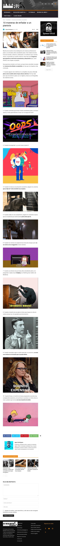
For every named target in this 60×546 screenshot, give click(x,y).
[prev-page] (4, 476)
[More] (40, 435)
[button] (55, 4)
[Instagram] (45, 3)
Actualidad (8, 19)
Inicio (4, 19)
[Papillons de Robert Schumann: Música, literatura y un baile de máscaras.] (42, 64)
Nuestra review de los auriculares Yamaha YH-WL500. (33, 469)
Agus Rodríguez (9, 29)
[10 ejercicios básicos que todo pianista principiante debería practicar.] (42, 58)
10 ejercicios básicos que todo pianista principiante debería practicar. (51, 58)
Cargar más (48, 69)
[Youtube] (52, 3)
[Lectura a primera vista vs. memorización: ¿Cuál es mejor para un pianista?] (42, 45)
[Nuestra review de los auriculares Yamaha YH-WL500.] (33, 463)
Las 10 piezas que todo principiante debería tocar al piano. (20, 469)
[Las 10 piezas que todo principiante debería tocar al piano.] (20, 463)
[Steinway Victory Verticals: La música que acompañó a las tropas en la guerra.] (8, 463)
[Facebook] (42, 3)
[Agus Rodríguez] (4, 29)
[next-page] (6, 476)
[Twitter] (49, 3)
